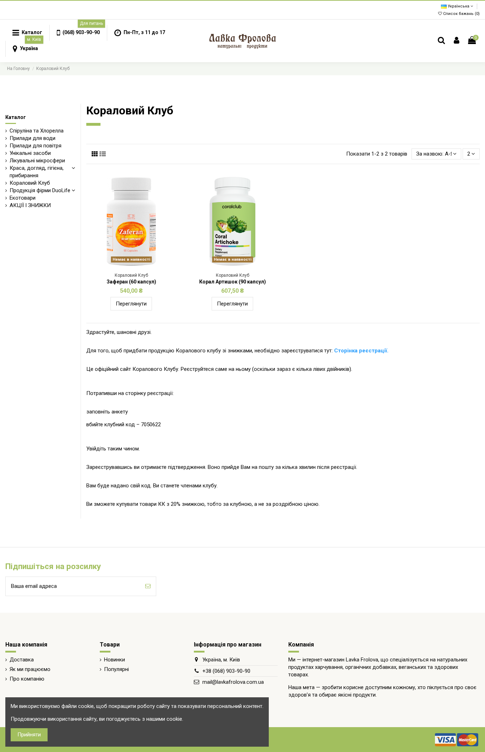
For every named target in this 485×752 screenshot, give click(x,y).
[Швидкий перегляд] (136, 263)
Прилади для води (32, 138)
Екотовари (23, 198)
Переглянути (131, 304)
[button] (78, 33)
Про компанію (27, 679)
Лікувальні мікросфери (37, 160)
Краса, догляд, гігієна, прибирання (37, 172)
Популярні (116, 669)
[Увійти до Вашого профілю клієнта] (457, 40)
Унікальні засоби (30, 153)
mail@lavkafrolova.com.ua (233, 682)
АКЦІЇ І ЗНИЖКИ (30, 205)
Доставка (22, 659)
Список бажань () (461, 13)
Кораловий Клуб (30, 183)
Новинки (114, 659)
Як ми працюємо (30, 669)
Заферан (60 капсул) (131, 282)
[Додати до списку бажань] (126, 263)
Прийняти (29, 734)
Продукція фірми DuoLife (40, 190)
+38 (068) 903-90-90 (226, 671)
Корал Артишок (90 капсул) (232, 282)
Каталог (15, 117)
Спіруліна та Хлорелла (37, 131)
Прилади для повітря (35, 145)
